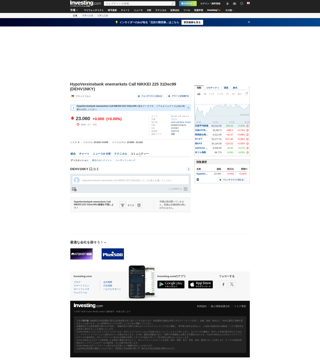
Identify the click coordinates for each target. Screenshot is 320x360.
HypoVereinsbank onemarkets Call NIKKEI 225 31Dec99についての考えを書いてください (127, 180)
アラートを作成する (180, 96)
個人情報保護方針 (220, 306)
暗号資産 (112, 10)
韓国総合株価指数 (204, 134)
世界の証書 (87, 15)
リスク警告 (240, 306)
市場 (72, 10)
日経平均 (175, 131)
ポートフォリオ (81, 289)
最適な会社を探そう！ (87, 242)
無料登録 (215, 3)
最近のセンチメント (102, 160)
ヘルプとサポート (112, 289)
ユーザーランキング (126, 160)
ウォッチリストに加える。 (234, 180)
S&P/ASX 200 (202, 148)
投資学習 (198, 10)
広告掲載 (107, 285)
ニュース (138, 10)
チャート (125, 10)
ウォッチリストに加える (152, 96)
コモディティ (212, 87)
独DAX (198, 143)
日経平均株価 (201, 125)
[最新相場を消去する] (197, 178)
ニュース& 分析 (102, 153)
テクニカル (160, 10)
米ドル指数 (200, 152)
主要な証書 (102, 15)
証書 (75, 15)
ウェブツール (80, 292)
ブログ (77, 282)
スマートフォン (81, 285)
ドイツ (174, 119)
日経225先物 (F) (203, 130)
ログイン (204, 3)
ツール (187, 10)
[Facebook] (223, 284)
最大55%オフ (188, 3)
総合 (73, 153)
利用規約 (202, 306)
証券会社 (175, 10)
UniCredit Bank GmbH (181, 122)
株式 (235, 87)
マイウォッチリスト (94, 10)
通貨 (226, 87)
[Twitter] (232, 284)
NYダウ (199, 139)
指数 (199, 87)
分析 (149, 10)
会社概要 (107, 282)
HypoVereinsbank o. (207, 174)
